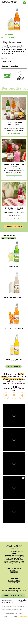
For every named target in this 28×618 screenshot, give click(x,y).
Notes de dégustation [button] (9, 66)
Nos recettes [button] (13, 573)
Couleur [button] (4, 58)
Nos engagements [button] (14, 581)
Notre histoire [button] (14, 583)
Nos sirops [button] (14, 571)
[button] (24, 3)
